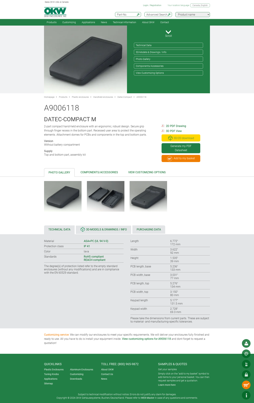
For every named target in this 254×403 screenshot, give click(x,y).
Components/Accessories (149, 66)
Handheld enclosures (103, 97)
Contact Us (107, 374)
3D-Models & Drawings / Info (151, 52)
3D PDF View (174, 131)
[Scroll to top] (236, 395)
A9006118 (141, 97)
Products (52, 22)
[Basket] (246, 385)
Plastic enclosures (80, 97)
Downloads (76, 378)
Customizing (69, 22)
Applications (88, 22)
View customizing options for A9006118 (146, 338)
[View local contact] (246, 343)
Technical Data (144, 45)
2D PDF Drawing (176, 126)
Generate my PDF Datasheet (180, 148)
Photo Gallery (143, 59)
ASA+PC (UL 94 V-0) (96, 241)
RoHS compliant (94, 256)
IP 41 (87, 246)
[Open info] (246, 395)
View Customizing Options (150, 73)
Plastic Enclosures (54, 369)
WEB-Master (147, 397)
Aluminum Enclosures (81, 369)
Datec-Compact (124, 97)
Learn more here (167, 384)
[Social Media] (246, 364)
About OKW (107, 369)
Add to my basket (184, 158)
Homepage (49, 97)
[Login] (246, 374)
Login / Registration (152, 5)
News (104, 22)
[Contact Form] (246, 353)
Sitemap (48, 383)
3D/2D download (184, 138)
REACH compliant (94, 260)
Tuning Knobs (51, 374)
